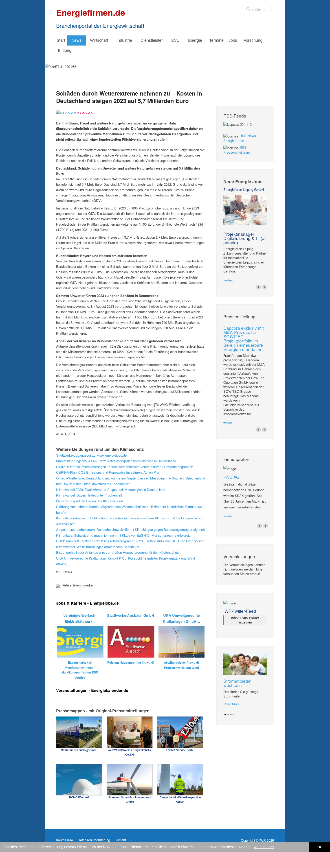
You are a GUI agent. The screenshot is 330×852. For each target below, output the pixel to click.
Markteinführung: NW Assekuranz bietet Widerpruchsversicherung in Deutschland (116, 460)
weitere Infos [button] (264, 847)
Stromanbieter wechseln (237, 683)
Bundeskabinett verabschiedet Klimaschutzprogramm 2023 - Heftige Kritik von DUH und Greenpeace (130, 540)
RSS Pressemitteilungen (237, 150)
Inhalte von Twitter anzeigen (245, 620)
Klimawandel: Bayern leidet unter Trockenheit (89, 495)
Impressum (64, 840)
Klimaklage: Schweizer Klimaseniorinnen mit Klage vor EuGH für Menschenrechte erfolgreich (124, 535)
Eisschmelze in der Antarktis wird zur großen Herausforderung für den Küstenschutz (118, 552)
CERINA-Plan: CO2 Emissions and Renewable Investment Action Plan (108, 472)
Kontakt (120, 840)
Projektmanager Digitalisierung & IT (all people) (244, 238)
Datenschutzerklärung (94, 840)
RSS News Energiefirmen (239, 138)
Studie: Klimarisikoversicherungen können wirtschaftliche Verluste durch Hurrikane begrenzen (124, 466)
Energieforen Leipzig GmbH (243, 189)
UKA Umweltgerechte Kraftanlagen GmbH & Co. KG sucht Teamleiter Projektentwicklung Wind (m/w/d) (125, 561)
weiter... (229, 280)
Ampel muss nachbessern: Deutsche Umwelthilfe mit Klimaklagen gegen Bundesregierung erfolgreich (130, 529)
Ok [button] (319, 847)
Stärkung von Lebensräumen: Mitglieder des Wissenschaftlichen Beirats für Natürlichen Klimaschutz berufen (129, 509)
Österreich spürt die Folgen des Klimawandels (89, 501)
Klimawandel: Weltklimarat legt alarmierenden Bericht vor (97, 546)
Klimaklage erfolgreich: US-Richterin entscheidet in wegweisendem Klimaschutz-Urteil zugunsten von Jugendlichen (130, 521)
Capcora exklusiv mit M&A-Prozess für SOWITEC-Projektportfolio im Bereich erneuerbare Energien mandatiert (243, 338)
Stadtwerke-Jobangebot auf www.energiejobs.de (91, 455)
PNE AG (231, 477)
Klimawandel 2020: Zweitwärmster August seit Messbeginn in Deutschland (110, 489)
